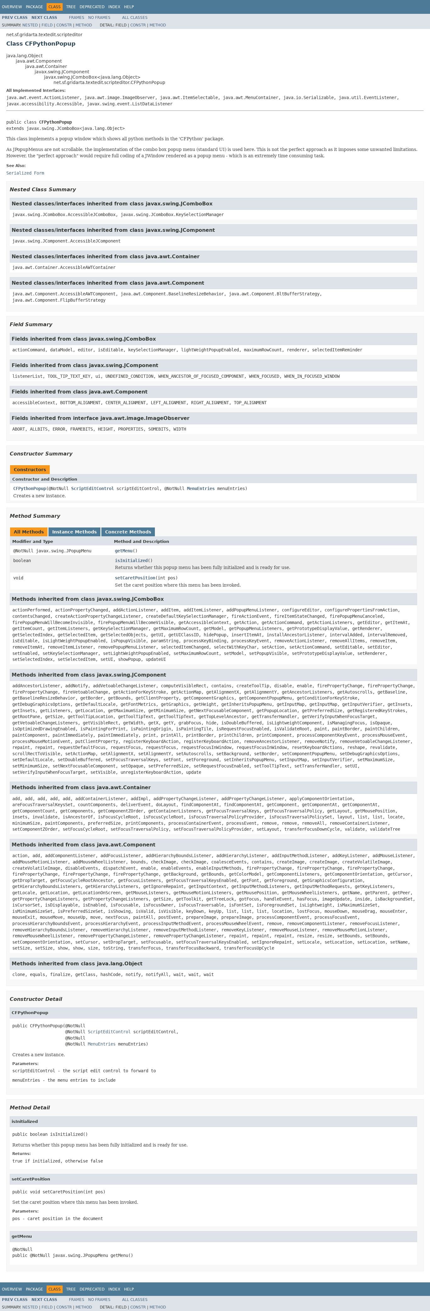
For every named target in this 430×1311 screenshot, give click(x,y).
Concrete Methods (128, 531)
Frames (76, 17)
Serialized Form (25, 173)
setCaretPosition (135, 577)
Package (34, 7)
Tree (71, 7)
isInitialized (131, 560)
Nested (30, 25)
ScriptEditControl (92, 488)
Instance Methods (74, 531)
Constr (64, 25)
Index (114, 7)
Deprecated (92, 7)
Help (129, 7)
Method (84, 25)
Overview (12, 7)
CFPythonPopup (29, 488)
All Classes (135, 17)
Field (47, 25)
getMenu (124, 550)
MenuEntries (201, 488)
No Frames (99, 17)
